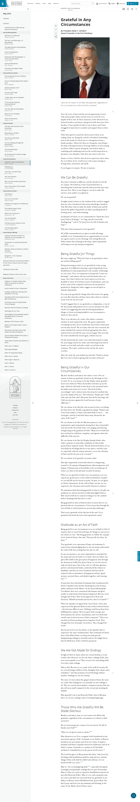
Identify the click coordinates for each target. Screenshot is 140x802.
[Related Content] (132, 9)
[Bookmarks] (128, 9)
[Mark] (55, 29)
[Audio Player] (133, 795)
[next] (137, 403)
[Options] (136, 9)
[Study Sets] (124, 9)
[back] (2, 9)
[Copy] (55, 33)
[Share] (55, 36)
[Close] (55, 25)
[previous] (33, 403)
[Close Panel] (28, 9)
